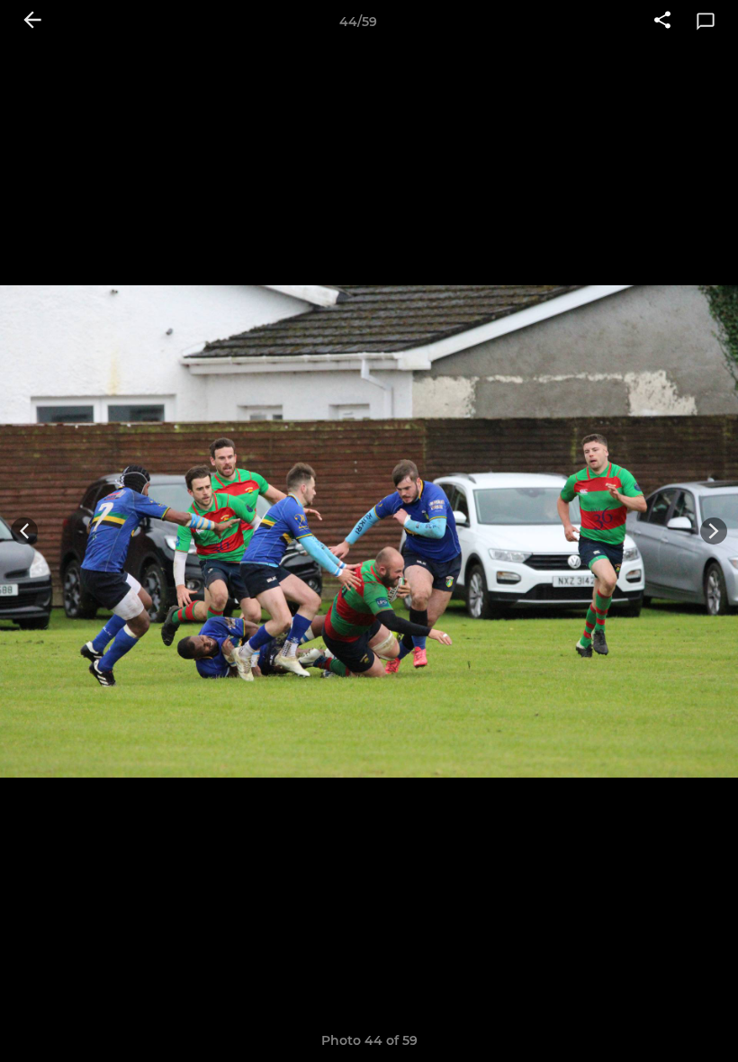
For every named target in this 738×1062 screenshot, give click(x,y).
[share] (662, 21)
